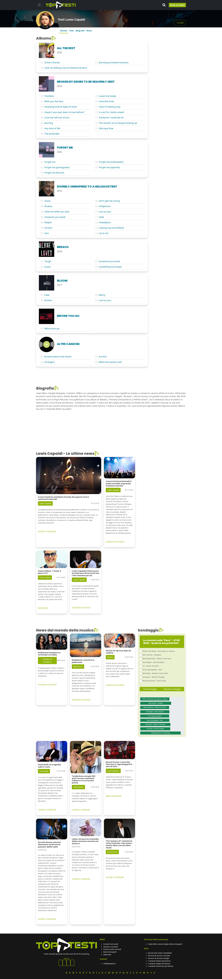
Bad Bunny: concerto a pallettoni (83, 661)
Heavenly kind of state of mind (60, 106)
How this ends (106, 101)
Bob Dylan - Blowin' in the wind (155, 673)
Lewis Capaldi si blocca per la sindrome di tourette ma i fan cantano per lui (85, 573)
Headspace (105, 222)
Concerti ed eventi (110, 944)
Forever (48, 227)
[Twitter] (72, 963)
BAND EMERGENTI (114, 796)
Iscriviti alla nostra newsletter (160, 953)
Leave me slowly (107, 96)
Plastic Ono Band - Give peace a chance (158, 651)
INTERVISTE (43, 608)
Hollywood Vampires (47, 660)
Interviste (107, 954)
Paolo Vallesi (44, 577)
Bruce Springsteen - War (152, 669)
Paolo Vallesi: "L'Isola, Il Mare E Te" (49, 572)
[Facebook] (61, 963)
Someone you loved (54, 217)
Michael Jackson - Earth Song (154, 680)
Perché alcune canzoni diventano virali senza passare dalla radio (49, 844)
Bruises (48, 206)
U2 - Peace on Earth (150, 666)
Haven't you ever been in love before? (64, 112)
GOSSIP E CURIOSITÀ (47, 531)
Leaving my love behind (111, 227)
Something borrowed (110, 266)
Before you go (51, 328)
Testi (71, 30)
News (89, 30)
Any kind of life (52, 128)
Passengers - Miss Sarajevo (153, 662)
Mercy (102, 295)
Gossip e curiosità (110, 946)
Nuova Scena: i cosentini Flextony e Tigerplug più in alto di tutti (119, 764)
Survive (103, 356)
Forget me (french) (54, 172)
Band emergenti (110, 952)
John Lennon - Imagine (151, 655)
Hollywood (104, 206)
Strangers (49, 362)
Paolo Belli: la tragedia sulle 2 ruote (49, 765)
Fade (101, 217)
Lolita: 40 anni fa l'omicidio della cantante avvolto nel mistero (85, 841)
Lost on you (105, 211)
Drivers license (52, 62)
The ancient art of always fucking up (118, 122)
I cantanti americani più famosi (160, 966)
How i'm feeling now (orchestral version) (65, 67)
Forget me (49, 161)
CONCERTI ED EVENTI (115, 542)
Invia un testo (177, 5)
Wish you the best (53, 101)
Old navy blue (106, 128)
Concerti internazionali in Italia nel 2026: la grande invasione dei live (119, 483)
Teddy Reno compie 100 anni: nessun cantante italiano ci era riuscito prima (83, 779)
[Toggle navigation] (39, 5)
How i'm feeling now (109, 106)
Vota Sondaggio (150, 689)
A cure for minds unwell (111, 112)
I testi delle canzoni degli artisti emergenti (165, 944)
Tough (47, 261)
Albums (63, 30)
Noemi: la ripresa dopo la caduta (118, 651)
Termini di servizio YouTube (159, 955)
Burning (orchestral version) (113, 62)
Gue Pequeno (113, 771)
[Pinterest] (64, 963)
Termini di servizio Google (158, 958)
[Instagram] (68, 963)
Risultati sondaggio (172, 689)
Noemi (110, 657)
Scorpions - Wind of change (153, 677)
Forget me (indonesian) (111, 161)
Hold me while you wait (56, 211)
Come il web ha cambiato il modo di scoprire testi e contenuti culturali (63, 498)
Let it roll (103, 233)
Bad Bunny (78, 666)
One (46, 233)
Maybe (48, 222)
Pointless (49, 96)
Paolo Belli (43, 771)
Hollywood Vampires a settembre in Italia (49, 653)
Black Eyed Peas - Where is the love (156, 658)
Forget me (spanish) (109, 167)
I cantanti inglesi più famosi (159, 963)
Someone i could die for (111, 117)
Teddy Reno (78, 787)
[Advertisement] (168, 50)
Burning (48, 122)
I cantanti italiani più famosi (159, 961)
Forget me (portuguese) (56, 167)
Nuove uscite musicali (112, 949)
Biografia (80, 30)
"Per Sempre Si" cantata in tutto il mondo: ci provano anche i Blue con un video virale (119, 844)
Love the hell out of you (56, 117)
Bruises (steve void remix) (57, 356)
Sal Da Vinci (112, 852)
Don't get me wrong (109, 200)
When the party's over (110, 362)
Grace (47, 200)
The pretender (52, 133)
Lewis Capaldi (45, 503)
